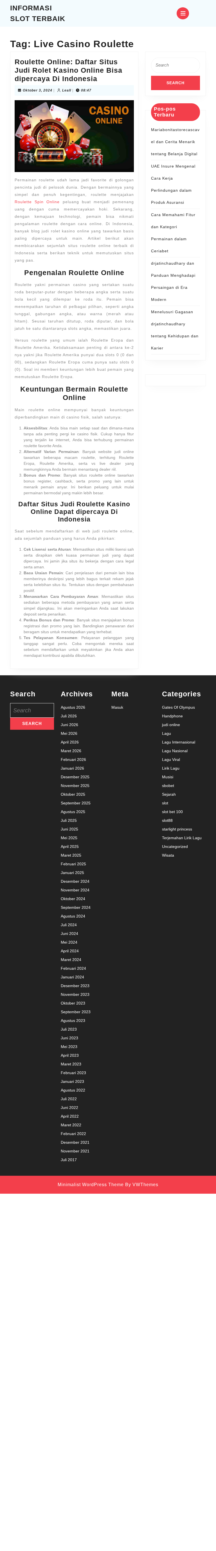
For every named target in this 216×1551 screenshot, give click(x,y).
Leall (66, 90)
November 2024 (75, 890)
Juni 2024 (69, 933)
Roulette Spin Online (37, 202)
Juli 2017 (69, 1159)
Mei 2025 (69, 838)
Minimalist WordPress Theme (91, 1184)
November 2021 (75, 1151)
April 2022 (70, 1116)
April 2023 (70, 1055)
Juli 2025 (69, 820)
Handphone (172, 716)
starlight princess (177, 829)
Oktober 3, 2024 (37, 90)
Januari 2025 (72, 872)
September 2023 (76, 1012)
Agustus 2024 (73, 916)
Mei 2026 (69, 733)
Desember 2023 (75, 985)
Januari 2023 (72, 1081)
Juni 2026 (69, 724)
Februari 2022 (73, 1133)
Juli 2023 (69, 1029)
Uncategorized (175, 846)
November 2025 (75, 785)
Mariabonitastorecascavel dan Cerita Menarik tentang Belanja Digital (175, 141)
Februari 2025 (73, 864)
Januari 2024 (72, 977)
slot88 (167, 820)
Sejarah (169, 794)
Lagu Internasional (178, 742)
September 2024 (76, 907)
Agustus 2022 (73, 1090)
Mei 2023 (69, 1046)
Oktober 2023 (73, 1003)
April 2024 (70, 951)
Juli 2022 (69, 1099)
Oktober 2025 (73, 794)
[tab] (183, 13)
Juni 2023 (69, 1038)
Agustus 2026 (73, 707)
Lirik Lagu (170, 768)
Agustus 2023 (73, 1020)
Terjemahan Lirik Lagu (182, 838)
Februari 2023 (73, 1072)
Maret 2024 (71, 959)
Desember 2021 (75, 1142)
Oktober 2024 (73, 898)
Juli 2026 (69, 716)
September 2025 (76, 803)
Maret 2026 (71, 751)
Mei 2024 (69, 942)
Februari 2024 (73, 968)
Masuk (117, 707)
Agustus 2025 (73, 811)
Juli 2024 (69, 925)
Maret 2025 (71, 855)
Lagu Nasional (175, 751)
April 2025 (70, 846)
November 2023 (75, 994)
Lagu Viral (171, 759)
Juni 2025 (69, 829)
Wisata (168, 855)
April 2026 (70, 742)
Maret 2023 (71, 1064)
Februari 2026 (73, 759)
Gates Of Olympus (178, 707)
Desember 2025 (75, 777)
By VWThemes (141, 1184)
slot (165, 803)
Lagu (166, 733)
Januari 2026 (72, 768)
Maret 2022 (71, 1125)
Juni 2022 (69, 1107)
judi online (171, 724)
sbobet (168, 785)
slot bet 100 (172, 811)
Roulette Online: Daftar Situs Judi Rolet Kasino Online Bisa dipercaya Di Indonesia (68, 70)
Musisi (167, 777)
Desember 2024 (75, 881)
